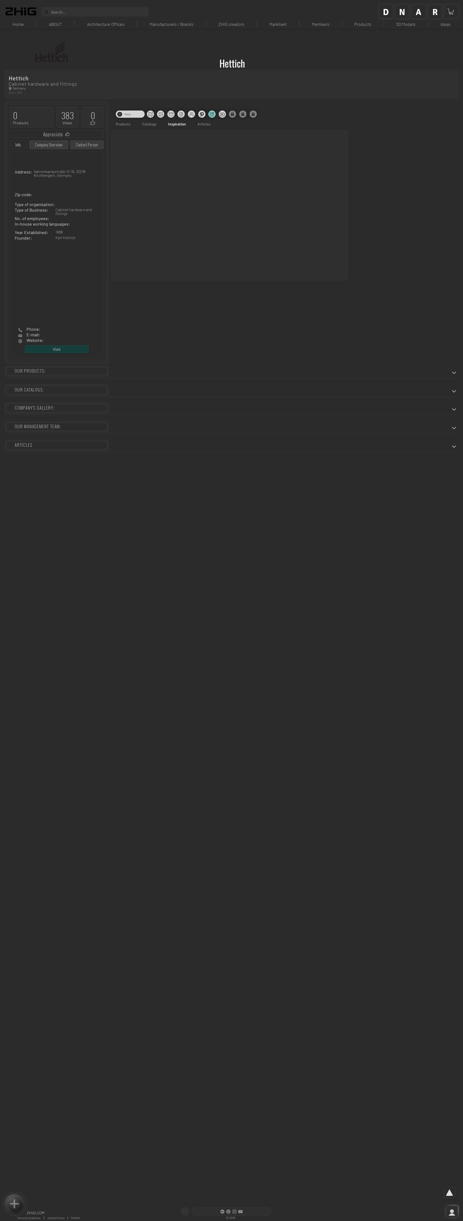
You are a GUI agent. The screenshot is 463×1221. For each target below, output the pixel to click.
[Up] (454, 372)
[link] (451, 11)
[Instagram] (234, 1211)
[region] (386, 11)
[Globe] (10, 88)
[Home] (20, 335)
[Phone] (20, 330)
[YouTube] (240, 1211)
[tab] (18, 144)
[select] (14, 1204)
